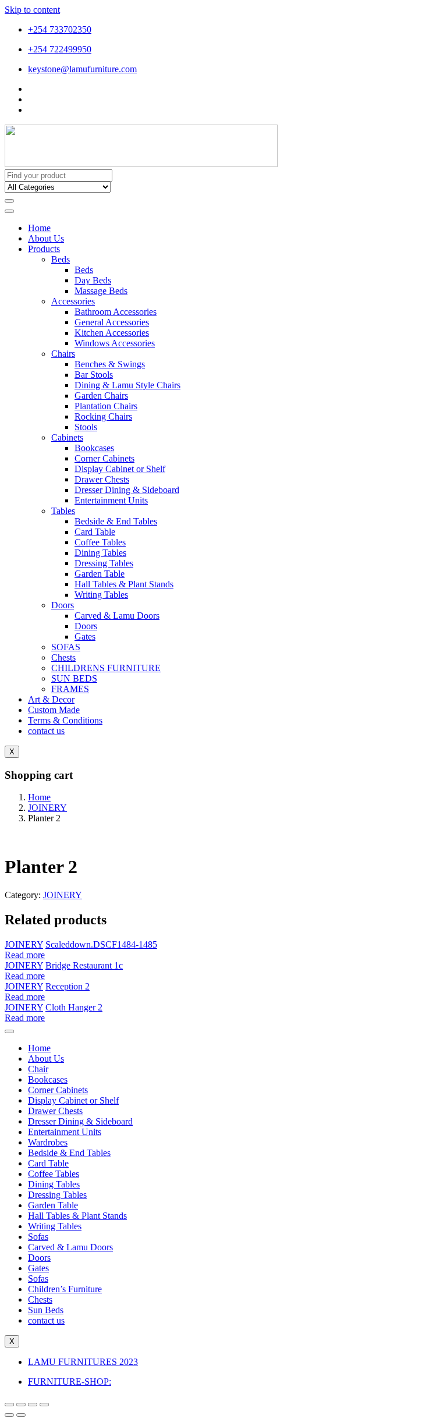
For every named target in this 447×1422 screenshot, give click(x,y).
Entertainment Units (111, 500)
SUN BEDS (74, 678)
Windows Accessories (114, 343)
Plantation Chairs (105, 406)
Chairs (63, 354)
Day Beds (92, 280)
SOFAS (65, 647)
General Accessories (111, 322)
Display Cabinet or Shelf (119, 469)
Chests (63, 657)
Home (39, 228)
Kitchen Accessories (111, 333)
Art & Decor (51, 699)
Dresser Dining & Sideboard (126, 490)
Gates (84, 636)
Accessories (73, 301)
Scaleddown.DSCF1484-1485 (101, 944)
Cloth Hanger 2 (73, 1007)
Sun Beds (45, 1310)
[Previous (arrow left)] (9, 1415)
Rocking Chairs (103, 416)
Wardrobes (48, 1142)
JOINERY (47, 808)
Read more (25, 955)
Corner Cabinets (104, 458)
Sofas (38, 1237)
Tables (63, 511)
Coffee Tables (100, 542)
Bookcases (94, 448)
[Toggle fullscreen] (32, 1404)
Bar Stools (93, 375)
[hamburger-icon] (9, 211)
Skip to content (32, 10)
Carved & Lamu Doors (116, 615)
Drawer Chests (101, 479)
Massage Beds (100, 291)
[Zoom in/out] (44, 1404)
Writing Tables (101, 595)
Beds (60, 259)
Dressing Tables (103, 563)
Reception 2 (67, 986)
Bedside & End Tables (115, 521)
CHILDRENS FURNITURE (106, 668)
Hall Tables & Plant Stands (123, 584)
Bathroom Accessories (115, 312)
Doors (62, 605)
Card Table (94, 532)
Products (44, 249)
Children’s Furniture (65, 1289)
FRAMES (70, 689)
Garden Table (99, 574)
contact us (46, 731)
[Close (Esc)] (9, 1404)
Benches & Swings (109, 364)
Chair (38, 1069)
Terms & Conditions (65, 720)
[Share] (21, 1404)
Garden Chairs (101, 395)
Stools (85, 427)
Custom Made (54, 710)
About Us (46, 238)
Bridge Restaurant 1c (84, 965)
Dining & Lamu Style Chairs (127, 385)
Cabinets (67, 437)
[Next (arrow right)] (21, 1415)
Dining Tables (100, 553)
